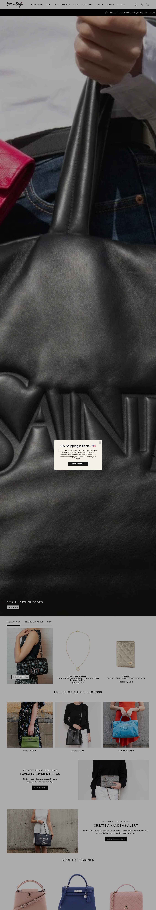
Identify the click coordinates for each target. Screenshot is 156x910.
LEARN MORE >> (78, 464)
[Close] (100, 442)
